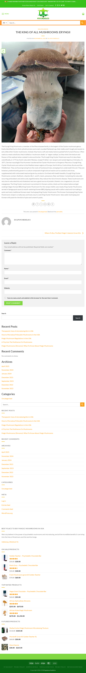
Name (6, 268)
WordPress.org (7, 513)
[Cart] (83, 14)
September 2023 (8, 381)
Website (7, 288)
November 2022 (7, 388)
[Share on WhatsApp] (33, 204)
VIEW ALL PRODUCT (9, 542)
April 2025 (5, 366)
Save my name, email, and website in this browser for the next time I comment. (32, 298)
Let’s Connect (49, 5)
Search (4, 313)
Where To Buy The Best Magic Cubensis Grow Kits (63, 233)
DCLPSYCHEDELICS (53, 38)
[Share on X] (41, 204)
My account (8, 667)
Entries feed (6, 505)
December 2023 (7, 377)
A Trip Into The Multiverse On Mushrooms (17, 342)
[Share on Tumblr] (52, 204)
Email (6, 278)
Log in (4, 501)
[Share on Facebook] (37, 204)
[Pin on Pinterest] (48, 204)
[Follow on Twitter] (61, 5)
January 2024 (6, 374)
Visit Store (40, 5)
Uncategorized (43, 29)
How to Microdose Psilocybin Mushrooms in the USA (21, 335)
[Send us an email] (63, 5)
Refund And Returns (74, 667)
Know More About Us (28, 5)
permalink (59, 212)
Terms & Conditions (46, 667)
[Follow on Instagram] (57, 5)
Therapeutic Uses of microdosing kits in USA (17, 331)
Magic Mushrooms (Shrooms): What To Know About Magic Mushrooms (27, 346)
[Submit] (82, 23)
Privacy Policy (19, 667)
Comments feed (7, 509)
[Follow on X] (59, 5)
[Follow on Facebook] (55, 5)
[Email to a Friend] (45, 204)
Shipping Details (32, 667)
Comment (8, 250)
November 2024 (7, 370)
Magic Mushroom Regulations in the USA (16, 338)
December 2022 (7, 385)
